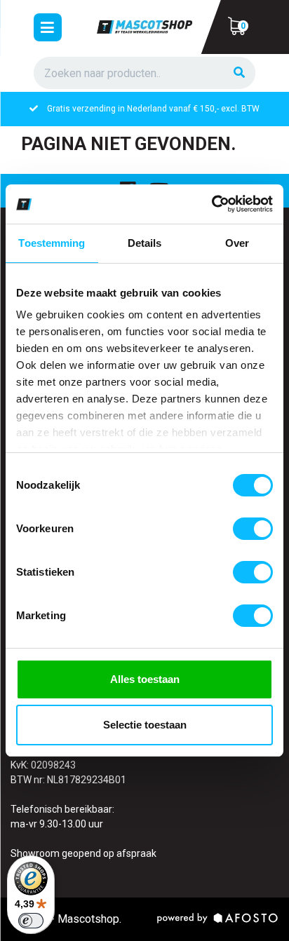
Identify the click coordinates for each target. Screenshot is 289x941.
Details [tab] (145, 243)
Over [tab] (237, 243)
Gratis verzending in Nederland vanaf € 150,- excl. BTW (153, 109)
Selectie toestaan (145, 725)
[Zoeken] (239, 73)
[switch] (253, 528)
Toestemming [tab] (51, 243)
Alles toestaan (145, 679)
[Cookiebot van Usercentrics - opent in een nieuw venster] (211, 204)
